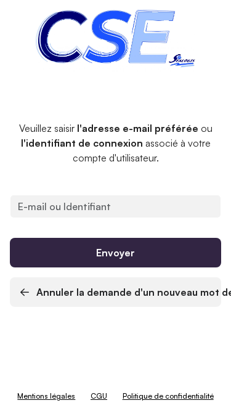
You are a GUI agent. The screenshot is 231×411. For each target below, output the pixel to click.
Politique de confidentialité (168, 396)
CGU (99, 396)
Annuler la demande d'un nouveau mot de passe (127, 292)
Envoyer (115, 252)
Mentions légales (46, 396)
